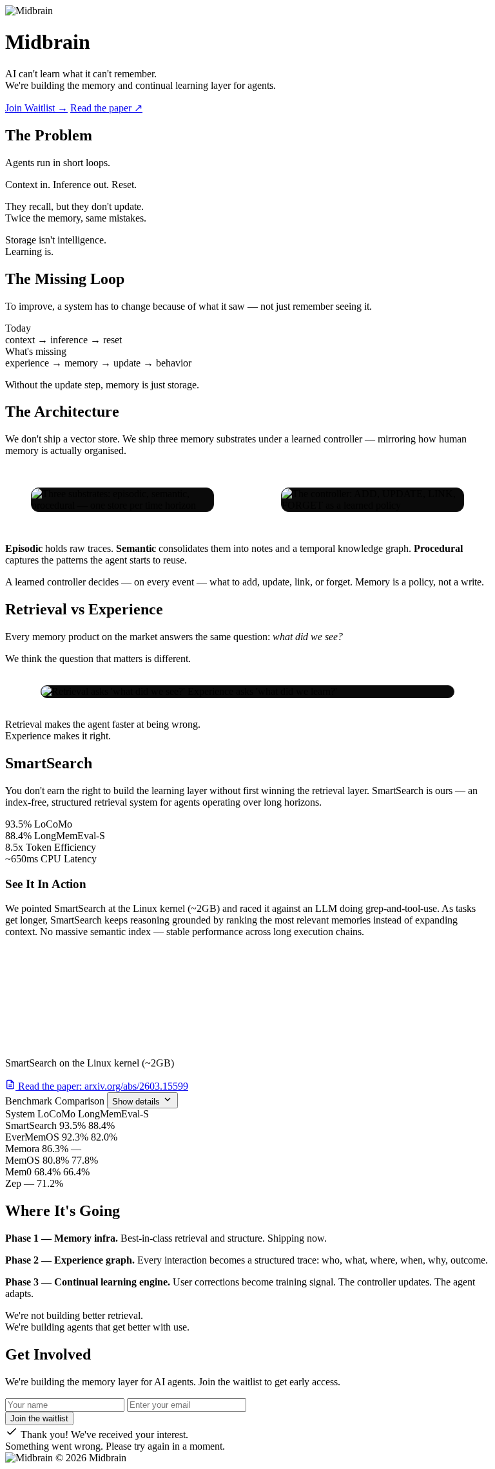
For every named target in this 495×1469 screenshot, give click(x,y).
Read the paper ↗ (106, 107)
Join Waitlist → (36, 107)
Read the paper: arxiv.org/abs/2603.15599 (101, 1086)
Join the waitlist (39, 1418)
